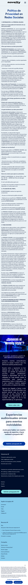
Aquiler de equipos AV (7, 501)
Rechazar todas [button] (18, 582)
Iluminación (3, 504)
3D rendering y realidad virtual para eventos (10, 471)
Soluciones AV (5, 454)
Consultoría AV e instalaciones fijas (8, 473)
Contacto (3, 558)
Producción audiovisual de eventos (8, 457)
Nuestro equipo (4, 549)
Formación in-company (6, 536)
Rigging (2, 511)
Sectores (3, 481)
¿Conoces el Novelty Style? (7, 547)
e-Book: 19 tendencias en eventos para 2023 (12, 532)
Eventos (2, 484)
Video (2, 508)
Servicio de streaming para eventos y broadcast (11, 461)
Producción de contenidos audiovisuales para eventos (12, 469)
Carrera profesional (5, 551)
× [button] (25, 565)
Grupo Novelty (4, 553)
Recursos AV (4, 522)
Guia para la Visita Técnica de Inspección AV (10, 527)
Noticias (2, 556)
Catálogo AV (3, 513)
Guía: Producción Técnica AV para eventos (11, 530)
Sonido (2, 506)
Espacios (3, 486)
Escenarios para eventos (6, 463)
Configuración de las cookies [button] (14, 579)
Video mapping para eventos (7, 459)
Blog (2, 525)
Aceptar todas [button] (9, 582)
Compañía (4, 542)
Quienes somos (4, 545)
